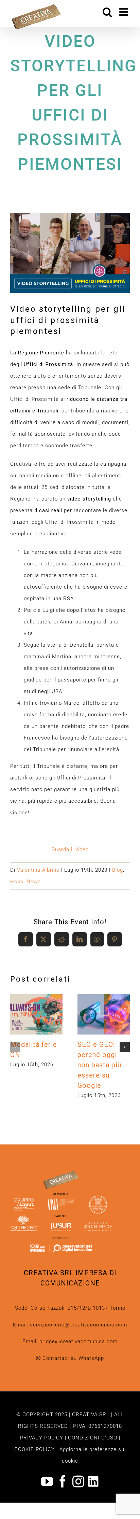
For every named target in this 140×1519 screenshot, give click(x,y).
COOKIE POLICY (34, 1449)
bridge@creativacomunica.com (78, 1341)
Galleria (36, 1023)
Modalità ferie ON (34, 1005)
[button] (15, 1047)
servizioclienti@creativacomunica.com (78, 1325)
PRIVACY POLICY (41, 1438)
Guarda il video (70, 849)
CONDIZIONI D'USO (92, 1438)
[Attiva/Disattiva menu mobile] (124, 12)
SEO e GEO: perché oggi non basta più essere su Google (102, 1005)
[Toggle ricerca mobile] (107, 12)
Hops (16, 881)
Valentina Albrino (38, 870)
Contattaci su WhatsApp (72, 1358)
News (34, 881)
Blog (117, 870)
